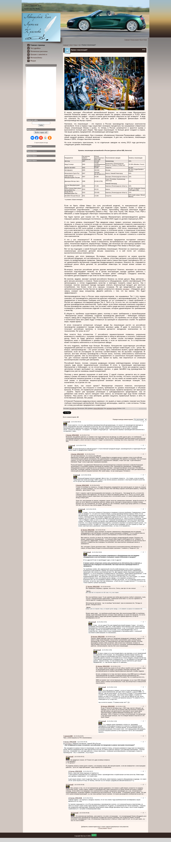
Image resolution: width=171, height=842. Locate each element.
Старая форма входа (41, 142)
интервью (68, 743)
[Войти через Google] (45, 138)
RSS (145, 39)
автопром (109, 408)
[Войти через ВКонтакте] (32, 138)
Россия (114, 408)
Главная (127, 39)
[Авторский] (41, 27)
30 (79, 45)
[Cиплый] (65, 425)
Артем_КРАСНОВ (98, 408)
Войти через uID (41, 132)
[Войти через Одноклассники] (50, 138)
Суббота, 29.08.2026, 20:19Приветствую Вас (32, 7)
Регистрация (135, 39)
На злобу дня (73, 408)
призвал (126, 289)
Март (75, 45)
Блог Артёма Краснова (31, 4)
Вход (141, 39)
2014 (71, 45)
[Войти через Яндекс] (41, 138)
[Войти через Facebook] (37, 138)
